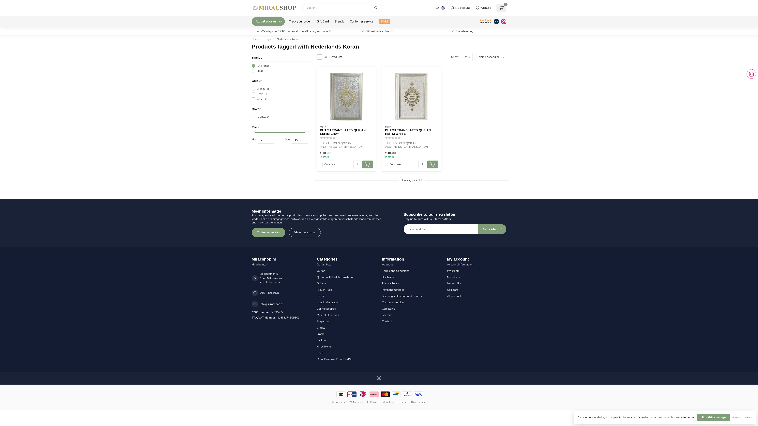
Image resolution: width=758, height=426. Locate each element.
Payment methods (393, 290)
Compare (330, 164)
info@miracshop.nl (271, 304)
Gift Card (323, 21)
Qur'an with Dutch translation (335, 277)
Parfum (321, 340)
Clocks (321, 328)
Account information (460, 264)
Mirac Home (324, 346)
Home (255, 39)
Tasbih (321, 296)
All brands (263, 65)
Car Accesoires (326, 309)
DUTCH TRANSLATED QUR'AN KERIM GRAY (343, 131)
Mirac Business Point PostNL (334, 359)
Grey (262, 93)
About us (387, 264)
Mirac (260, 70)
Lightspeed (390, 402)
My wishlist (454, 283)
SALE (384, 21)
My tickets (453, 277)
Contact (387, 321)
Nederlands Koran (287, 39)
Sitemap (387, 315)
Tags (268, 39)
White (262, 99)
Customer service (361, 21)
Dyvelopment (418, 402)
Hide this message (713, 417)
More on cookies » (742, 417)
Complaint (388, 309)
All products (454, 296)
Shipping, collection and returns (402, 296)
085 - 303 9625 (269, 293)
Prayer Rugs (324, 290)
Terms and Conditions (395, 271)
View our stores (305, 232)
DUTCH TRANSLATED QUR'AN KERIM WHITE (408, 131)
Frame (321, 334)
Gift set (321, 283)
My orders (453, 271)
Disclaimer (388, 277)
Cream (263, 88)
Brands (339, 21)
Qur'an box (324, 264)
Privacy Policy (390, 283)
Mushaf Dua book (328, 315)
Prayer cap (323, 321)
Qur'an (321, 271)
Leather (263, 117)
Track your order (300, 21)
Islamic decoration (328, 302)
